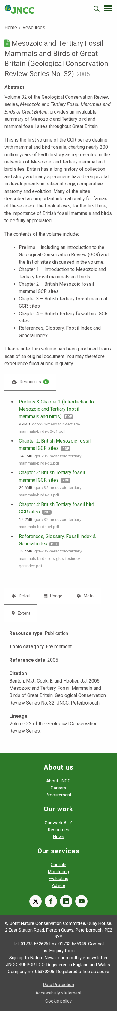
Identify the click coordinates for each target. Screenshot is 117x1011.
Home (10, 27)
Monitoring (58, 871)
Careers (58, 788)
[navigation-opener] (108, 8)
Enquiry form (62, 950)
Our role (58, 864)
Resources (33, 27)
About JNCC (58, 781)
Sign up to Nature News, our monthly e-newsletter (58, 957)
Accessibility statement (58, 993)
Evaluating (58, 878)
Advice (58, 885)
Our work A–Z (58, 823)
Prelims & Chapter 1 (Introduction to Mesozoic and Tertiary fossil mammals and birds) (56, 409)
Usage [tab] (55, 596)
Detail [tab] (23, 596)
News (58, 836)
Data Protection (58, 984)
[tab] (30, 382)
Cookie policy (58, 1001)
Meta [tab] (88, 596)
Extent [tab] (23, 613)
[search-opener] (96, 9)
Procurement (58, 795)
